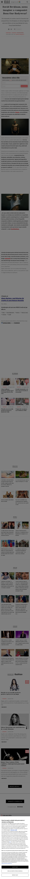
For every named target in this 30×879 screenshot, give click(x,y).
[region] (15, 847)
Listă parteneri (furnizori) (7, 863)
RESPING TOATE (15, 875)
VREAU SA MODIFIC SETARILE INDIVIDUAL (14, 871)
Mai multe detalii (14, 830)
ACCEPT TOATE (15, 867)
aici (10, 841)
